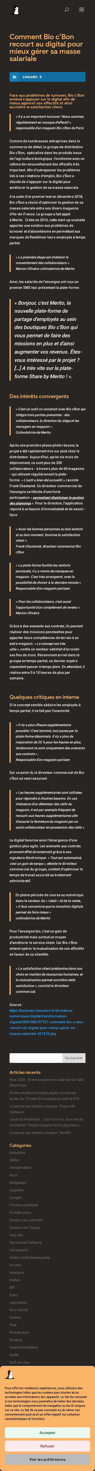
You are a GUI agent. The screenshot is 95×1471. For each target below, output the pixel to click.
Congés (16, 1198)
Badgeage (18, 1183)
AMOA (14, 1160)
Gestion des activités (26, 1220)
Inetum (15, 1280)
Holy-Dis (16, 1235)
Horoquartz (19, 1250)
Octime (15, 1317)
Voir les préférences (47, 1459)
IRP (12, 1287)
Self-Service (19, 1362)
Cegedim (17, 1190)
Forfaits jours (20, 1213)
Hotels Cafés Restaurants (30, 1258)
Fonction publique (24, 1205)
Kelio (14, 1295)
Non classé (19, 1310)
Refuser (47, 1446)
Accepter (47, 1433)
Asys (13, 1175)
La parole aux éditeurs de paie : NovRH (40, 1133)
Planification (19, 1332)
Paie (13, 1325)
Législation (18, 1303)
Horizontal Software (26, 1242)
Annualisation (20, 1167)
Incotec (15, 1265)
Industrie (17, 1273)
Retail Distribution (24, 1347)
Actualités (17, 1153)
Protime (16, 1340)
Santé (14, 1355)
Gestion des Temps (25, 1228)
